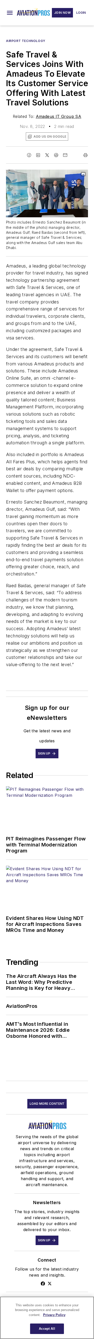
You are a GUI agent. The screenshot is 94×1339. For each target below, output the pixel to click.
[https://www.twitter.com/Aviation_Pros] (49, 1283)
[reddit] (56, 155)
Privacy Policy (54, 1315)
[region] (47, 1318)
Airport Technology (25, 41)
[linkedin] (38, 155)
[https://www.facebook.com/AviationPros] (42, 1283)
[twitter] (47, 155)
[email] (65, 155)
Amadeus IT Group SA (58, 116)
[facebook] (29, 155)
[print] (85, 155)
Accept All (47, 1329)
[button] (10, 12)
